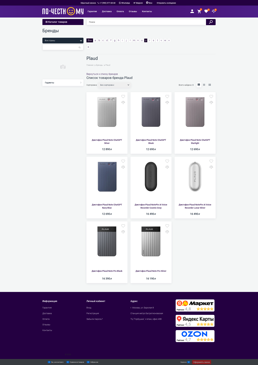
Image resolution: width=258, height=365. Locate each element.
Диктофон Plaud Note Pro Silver (151, 271)
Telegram (139, 3)
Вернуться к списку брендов (102, 74)
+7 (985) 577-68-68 (107, 3)
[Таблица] (209, 84)
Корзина (183, 362)
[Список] (204, 84)
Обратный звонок (88, 3)
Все (90, 40)
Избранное (94, 362)
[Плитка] (199, 84)
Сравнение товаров (77, 362)
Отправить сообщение (166, 3)
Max (150, 3)
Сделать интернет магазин (52, 354)
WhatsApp (125, 3)
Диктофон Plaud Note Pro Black (107, 271)
